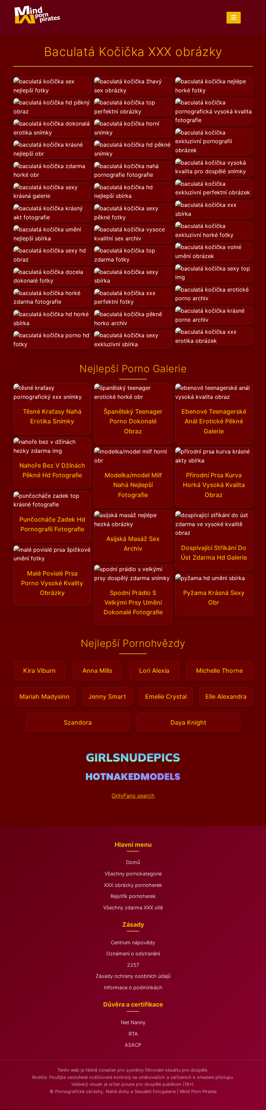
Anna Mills (97, 670)
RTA (133, 1034)
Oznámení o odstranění (133, 953)
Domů (133, 862)
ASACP (133, 1045)
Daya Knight (188, 722)
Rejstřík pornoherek (133, 896)
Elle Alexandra (226, 696)
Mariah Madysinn (44, 696)
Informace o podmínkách (133, 987)
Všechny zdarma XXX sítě (133, 907)
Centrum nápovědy (133, 942)
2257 (133, 965)
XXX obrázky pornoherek (133, 885)
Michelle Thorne (219, 670)
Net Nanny (133, 1022)
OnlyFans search (133, 795)
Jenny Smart (107, 696)
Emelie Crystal (166, 696)
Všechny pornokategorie (133, 874)
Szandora (78, 722)
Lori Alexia (154, 670)
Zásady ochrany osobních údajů (133, 976)
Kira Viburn (39, 670)
